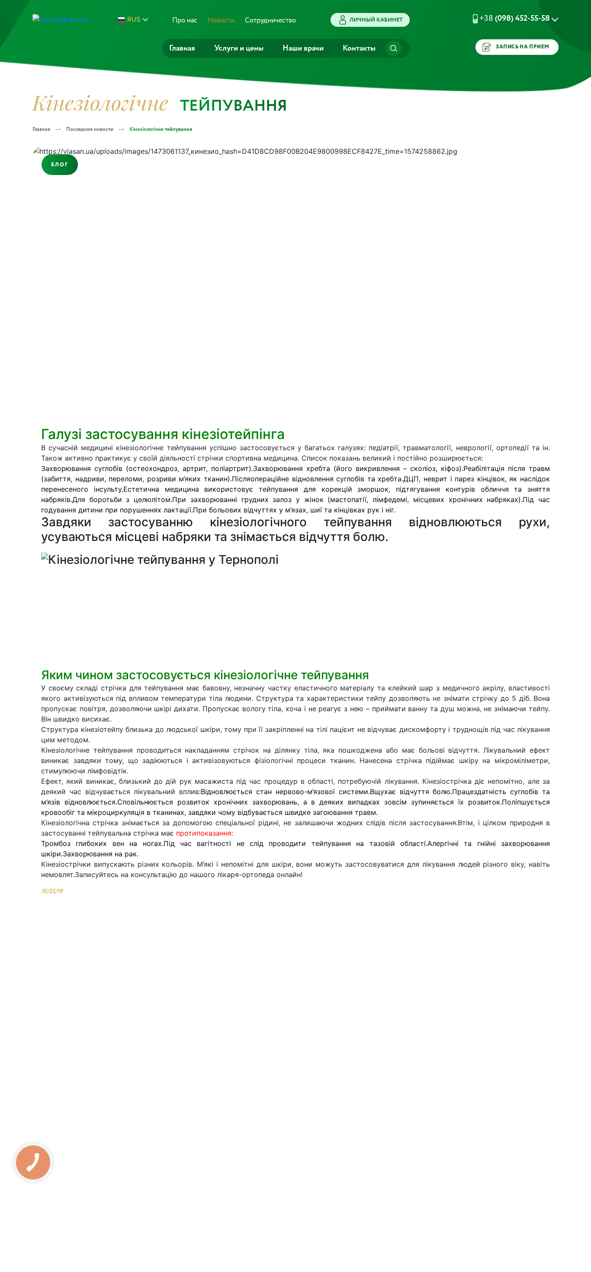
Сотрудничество (270, 20)
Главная (182, 48)
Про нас (184, 20)
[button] (505, 18)
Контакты (359, 48)
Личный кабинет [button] (376, 20)
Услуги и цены (238, 48)
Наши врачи (303, 48)
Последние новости (89, 129)
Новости (221, 20)
